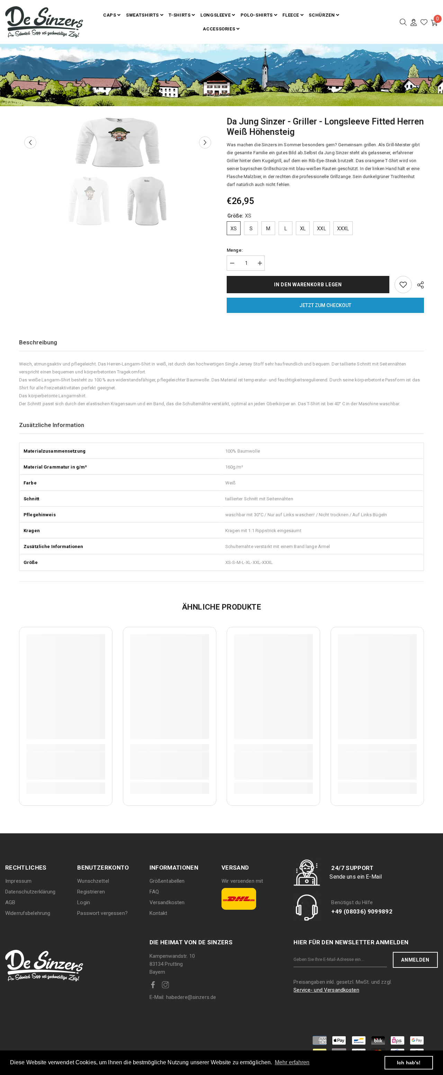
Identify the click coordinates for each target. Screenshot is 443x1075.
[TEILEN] (418, 285)
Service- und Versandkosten (326, 990)
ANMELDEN (415, 960)
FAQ (154, 892)
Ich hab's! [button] (409, 1062)
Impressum (18, 881)
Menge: (235, 250)
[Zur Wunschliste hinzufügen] (403, 284)
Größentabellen (167, 881)
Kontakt (159, 913)
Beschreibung (38, 342)
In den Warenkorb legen (308, 284)
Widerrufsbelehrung (27, 913)
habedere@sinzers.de (183, 997)
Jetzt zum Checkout (325, 305)
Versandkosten (167, 902)
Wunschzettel (93, 881)
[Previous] (30, 143)
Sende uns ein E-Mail (355, 876)
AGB (10, 902)
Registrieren (91, 892)
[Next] (205, 143)
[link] (65, 766)
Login (83, 902)
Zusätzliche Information (51, 424)
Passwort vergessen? (102, 913)
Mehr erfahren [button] (292, 1062)
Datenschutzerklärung (30, 892)
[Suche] (403, 22)
